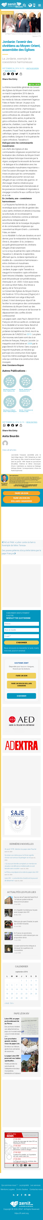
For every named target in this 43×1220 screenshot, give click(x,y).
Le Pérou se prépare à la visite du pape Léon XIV (21, 872)
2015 (29, 334)
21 (17, 994)
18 (36, 989)
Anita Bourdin (32, 68)
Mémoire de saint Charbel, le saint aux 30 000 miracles (26, 923)
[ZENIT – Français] (12, 4)
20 (12, 994)
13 (12, 989)
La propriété (24, 1185)
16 (26, 989)
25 (36, 994)
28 (17, 998)
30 (26, 998)
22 (21, 994)
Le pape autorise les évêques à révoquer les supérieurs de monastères (25, 948)
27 (12, 998)
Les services (35, 1185)
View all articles (9, 450)
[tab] (13, 1135)
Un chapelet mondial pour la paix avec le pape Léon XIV (25, 911)
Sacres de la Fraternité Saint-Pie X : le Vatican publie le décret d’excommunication (26, 899)
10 (31, 985)
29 (21, 998)
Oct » (12, 1003)
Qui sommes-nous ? (9, 1185)
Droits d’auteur (22, 1189)
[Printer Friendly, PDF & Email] (34, 84)
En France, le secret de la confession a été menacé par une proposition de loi (26, 935)
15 (21, 989)
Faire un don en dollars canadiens (21, 499)
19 (7, 994)
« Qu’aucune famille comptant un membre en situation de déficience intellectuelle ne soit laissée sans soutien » (21, 866)
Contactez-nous (36, 1189)
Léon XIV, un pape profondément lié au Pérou (12, 1021)
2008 (30, 343)
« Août (7, 1003)
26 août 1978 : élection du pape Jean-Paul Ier (20, 849)
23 (26, 994)
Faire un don (21, 493)
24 (31, 994)
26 (7, 998)
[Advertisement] (21, 524)
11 (36, 985)
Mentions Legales (8, 1189)
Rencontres (7, 13)
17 (31, 989)
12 (7, 989)
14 (17, 989)
